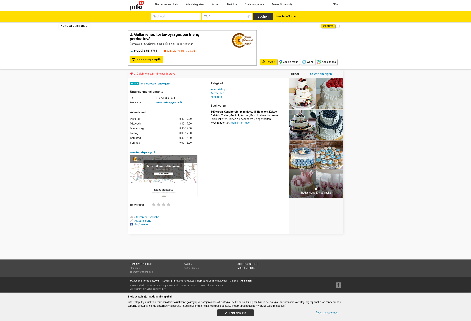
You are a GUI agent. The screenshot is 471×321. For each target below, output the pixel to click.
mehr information (241, 122)
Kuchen (245, 115)
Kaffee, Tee (217, 93)
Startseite (135, 268)
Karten (215, 4)
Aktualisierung (142, 220)
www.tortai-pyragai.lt (149, 59)
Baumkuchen (258, 115)
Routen (195, 268)
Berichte (232, 4)
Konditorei (216, 96)
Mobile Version (246, 268)
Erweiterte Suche (286, 16)
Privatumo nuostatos (183, 280)
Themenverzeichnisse (141, 272)
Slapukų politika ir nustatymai (212, 280)
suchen (263, 16)
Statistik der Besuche (146, 217)
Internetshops (219, 89)
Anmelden (246, 280)
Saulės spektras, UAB (149, 280)
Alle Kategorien (195, 4)
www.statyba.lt (137, 285)
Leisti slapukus (237, 312)
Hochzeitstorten (220, 122)
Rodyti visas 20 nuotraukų (316, 192)
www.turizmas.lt (189, 285)
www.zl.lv (161, 289)
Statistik (233, 280)
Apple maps (329, 61)
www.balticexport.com (212, 285)
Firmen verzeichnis (166, 4)
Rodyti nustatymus (327, 312)
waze (310, 61)
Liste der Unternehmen (75, 26)
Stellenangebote (254, 4)
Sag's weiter (141, 224)
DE (334, 4)
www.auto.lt (173, 285)
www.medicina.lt (155, 285)
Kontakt (166, 280)
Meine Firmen (282, 4)
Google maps (290, 61)
